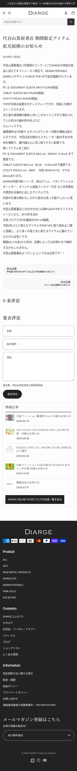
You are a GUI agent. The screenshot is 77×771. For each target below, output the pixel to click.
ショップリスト (11, 648)
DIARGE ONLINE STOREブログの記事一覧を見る (35, 499)
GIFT (5, 566)
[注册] (69, 735)
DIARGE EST (9, 578)
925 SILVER (9, 597)
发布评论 (12, 394)
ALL (5, 559)
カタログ (8, 622)
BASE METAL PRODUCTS (17, 572)
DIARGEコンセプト (13, 616)
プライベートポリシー (15, 692)
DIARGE (33, 753)
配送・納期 (9, 679)
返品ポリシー (10, 686)
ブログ (6, 641)
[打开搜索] (9, 13)
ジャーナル (9, 635)
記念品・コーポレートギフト (19, 629)
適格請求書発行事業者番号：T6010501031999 (29, 705)
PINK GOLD (9, 591)
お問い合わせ (10, 698)
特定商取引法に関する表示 (18, 673)
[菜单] (4, 13)
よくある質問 (10, 654)
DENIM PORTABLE (13, 585)
